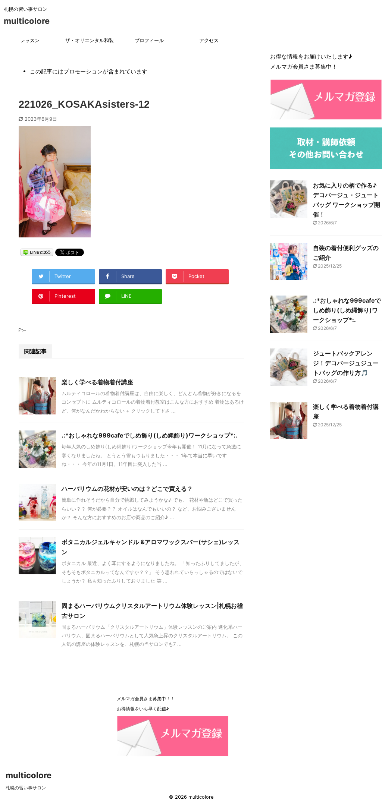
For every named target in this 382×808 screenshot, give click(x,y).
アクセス (209, 40)
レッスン (30, 40)
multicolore (27, 21)
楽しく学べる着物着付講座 (97, 382)
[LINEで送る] (37, 252)
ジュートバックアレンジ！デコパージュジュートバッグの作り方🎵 (346, 363)
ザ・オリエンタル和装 (89, 40)
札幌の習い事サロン (26, 787)
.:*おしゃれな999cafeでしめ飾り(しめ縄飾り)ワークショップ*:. (149, 435)
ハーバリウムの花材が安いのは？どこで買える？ (127, 488)
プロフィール (149, 40)
